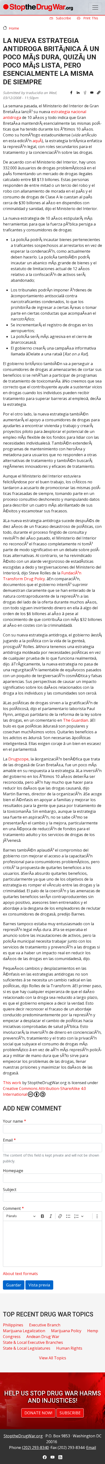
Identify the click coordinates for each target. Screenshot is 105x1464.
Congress (12, 1336)
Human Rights (69, 1348)
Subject (9, 1189)
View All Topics (52, 1358)
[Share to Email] (91, 92)
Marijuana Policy (66, 1330)
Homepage (13, 1170)
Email (8, 1140)
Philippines (13, 1325)
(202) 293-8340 (35, 1447)
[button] (98, 92)
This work (12, 1082)
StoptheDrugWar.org (23, 1436)
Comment (12, 1208)
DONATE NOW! (38, 1413)
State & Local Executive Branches (33, 1342)
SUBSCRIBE (70, 1413)
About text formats (20, 1273)
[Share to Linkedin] (78, 92)
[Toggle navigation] (95, 7)
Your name (13, 1121)
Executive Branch (44, 1325)
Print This (90, 18)
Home (14, 28)
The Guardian (75, 720)
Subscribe (63, 18)
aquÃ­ (37, 140)
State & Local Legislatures (26, 1348)
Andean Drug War (42, 1336)
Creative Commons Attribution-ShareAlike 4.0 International (44, 1091)
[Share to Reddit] (85, 92)
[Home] (38, 7)
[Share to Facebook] (71, 92)
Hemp (92, 1330)
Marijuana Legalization (24, 1330)
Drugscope (18, 759)
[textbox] (52, 1244)
